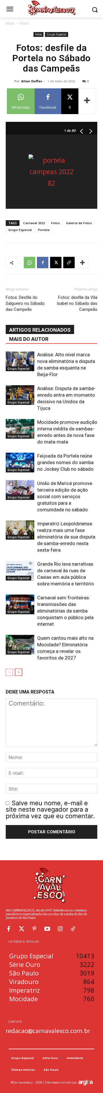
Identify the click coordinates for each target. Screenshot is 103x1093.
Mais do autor (28, 339)
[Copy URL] (69, 262)
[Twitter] (21, 929)
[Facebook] (42, 262)
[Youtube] (47, 929)
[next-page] (18, 672)
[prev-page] (9, 672)
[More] (87, 101)
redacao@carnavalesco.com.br (48, 1030)
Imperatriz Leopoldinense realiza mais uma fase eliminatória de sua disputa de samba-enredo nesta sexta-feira (66, 537)
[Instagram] (60, 929)
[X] (56, 262)
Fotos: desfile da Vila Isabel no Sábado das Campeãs (77, 303)
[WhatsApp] (29, 262)
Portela (43, 230)
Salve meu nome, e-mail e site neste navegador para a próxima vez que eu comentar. (50, 809)
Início (10, 23)
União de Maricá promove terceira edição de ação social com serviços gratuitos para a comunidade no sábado (64, 496)
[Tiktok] (73, 929)
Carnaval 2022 (34, 223)
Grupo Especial (56, 34)
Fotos (24, 23)
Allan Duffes (31, 81)
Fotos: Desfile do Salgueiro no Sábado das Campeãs (25, 303)
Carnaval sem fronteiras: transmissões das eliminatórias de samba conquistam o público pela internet (65, 611)
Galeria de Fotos (79, 223)
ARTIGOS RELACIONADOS (40, 330)
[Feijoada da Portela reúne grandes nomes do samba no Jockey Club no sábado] (20, 462)
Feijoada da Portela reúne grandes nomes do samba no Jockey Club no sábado (65, 462)
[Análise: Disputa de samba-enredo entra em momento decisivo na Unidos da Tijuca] (20, 395)
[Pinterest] (34, 929)
